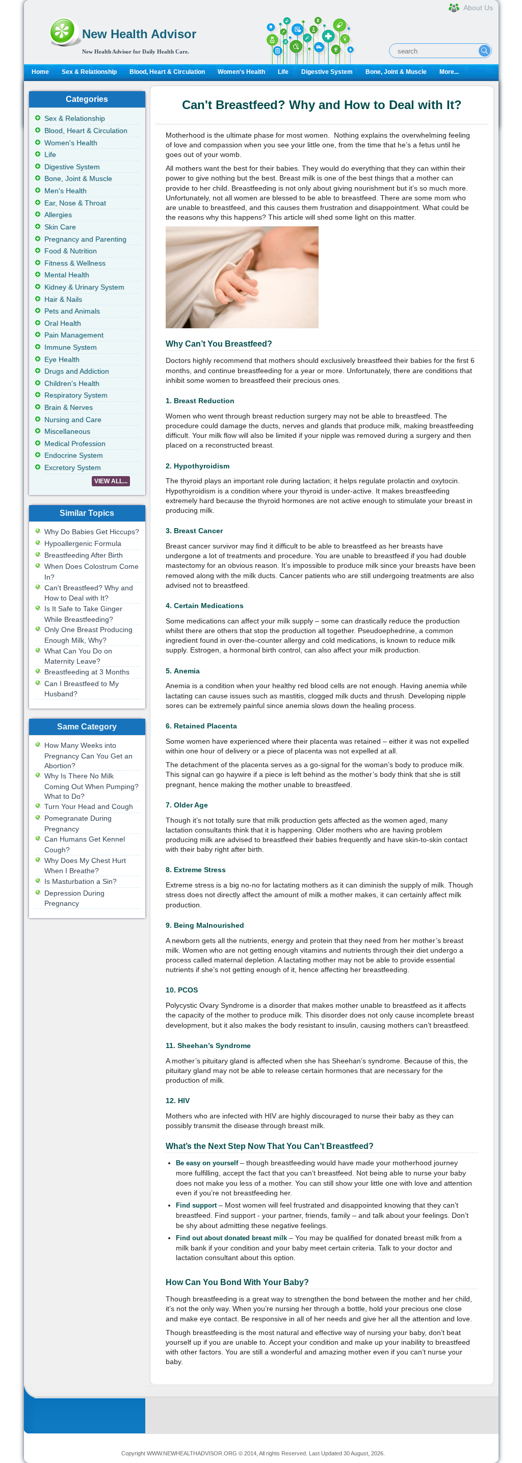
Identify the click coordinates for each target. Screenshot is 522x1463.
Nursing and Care (72, 419)
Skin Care (60, 227)
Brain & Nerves (68, 407)
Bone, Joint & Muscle (396, 71)
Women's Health (241, 71)
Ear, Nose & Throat (75, 203)
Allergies (58, 215)
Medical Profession (75, 443)
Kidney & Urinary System (84, 287)
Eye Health (62, 359)
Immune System (70, 347)
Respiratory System (76, 395)
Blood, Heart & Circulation (167, 71)
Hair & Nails (63, 299)
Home (40, 71)
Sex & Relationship (89, 71)
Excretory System (72, 467)
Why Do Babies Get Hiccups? (91, 532)
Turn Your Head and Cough (88, 806)
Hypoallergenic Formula (82, 543)
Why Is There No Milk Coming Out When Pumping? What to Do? (91, 786)
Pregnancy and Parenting (85, 239)
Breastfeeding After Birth (83, 555)
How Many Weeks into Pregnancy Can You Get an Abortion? (88, 755)
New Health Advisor (139, 34)
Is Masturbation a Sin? (80, 881)
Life (283, 71)
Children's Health (71, 383)
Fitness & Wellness (75, 263)
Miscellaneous (67, 431)
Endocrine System (73, 455)
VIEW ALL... (110, 481)
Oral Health (62, 323)
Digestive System (327, 71)
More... (449, 71)
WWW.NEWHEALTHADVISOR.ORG (192, 1453)
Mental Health (66, 275)
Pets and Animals (72, 311)
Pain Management (73, 335)
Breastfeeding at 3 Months (86, 672)
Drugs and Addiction (76, 371)
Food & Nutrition (70, 251)
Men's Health (65, 191)
